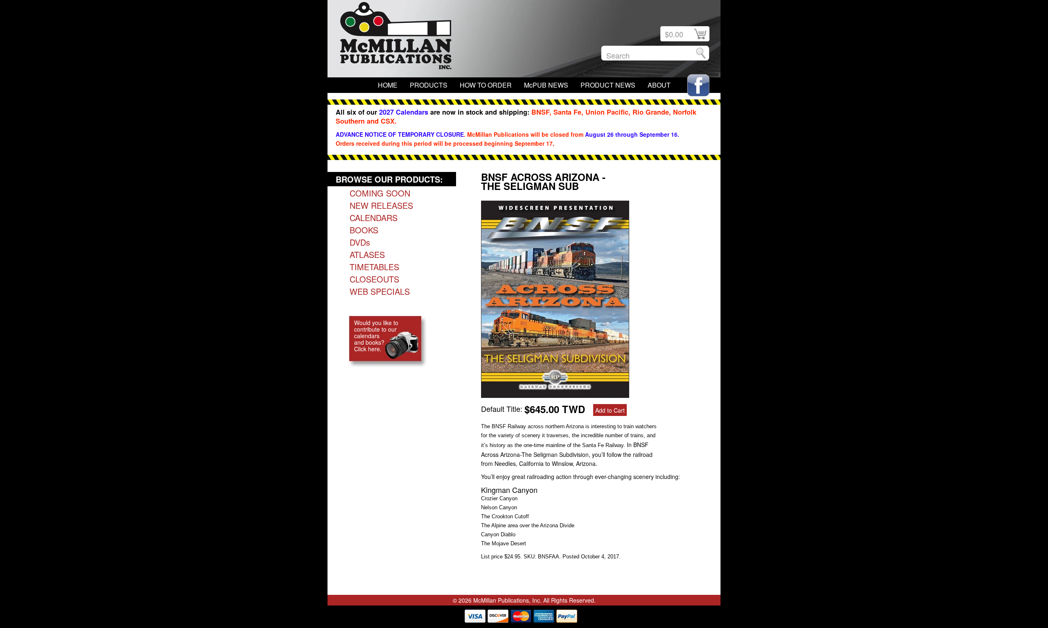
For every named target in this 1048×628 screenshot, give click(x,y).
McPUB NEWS (546, 85)
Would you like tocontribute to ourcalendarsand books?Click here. (376, 336)
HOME (388, 85)
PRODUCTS (428, 85)
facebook (698, 85)
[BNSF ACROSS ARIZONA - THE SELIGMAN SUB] (555, 394)
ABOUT (659, 85)
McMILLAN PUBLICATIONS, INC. (396, 37)
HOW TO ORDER (486, 85)
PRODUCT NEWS (607, 85)
